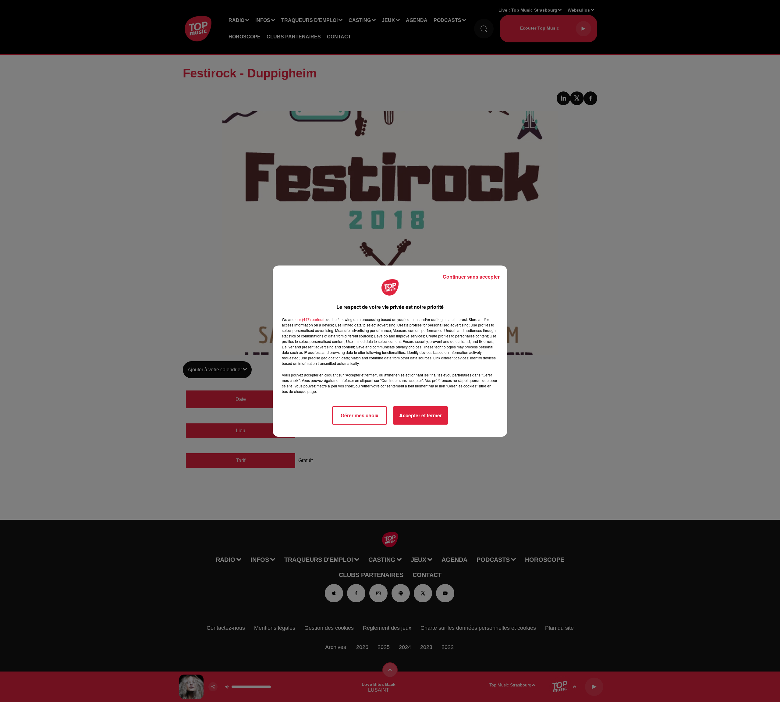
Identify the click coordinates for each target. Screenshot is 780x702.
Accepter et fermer (420, 415)
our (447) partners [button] (310, 319)
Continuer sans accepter (471, 276)
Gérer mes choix (359, 415)
